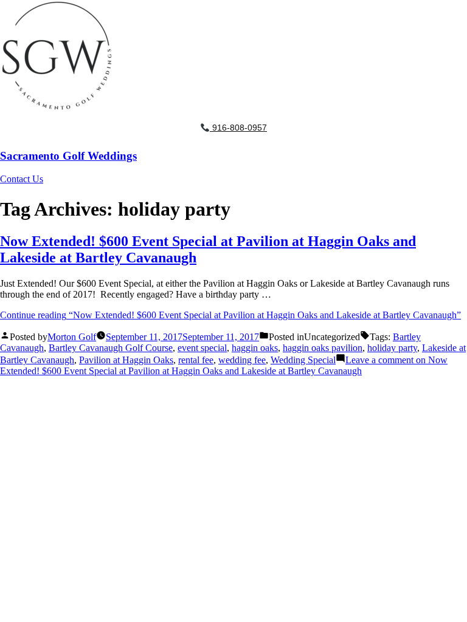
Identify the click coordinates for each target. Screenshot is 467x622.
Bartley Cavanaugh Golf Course (111, 348)
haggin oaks (255, 348)
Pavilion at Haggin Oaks (126, 360)
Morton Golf (71, 337)
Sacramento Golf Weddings (68, 155)
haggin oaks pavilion (322, 348)
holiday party (392, 348)
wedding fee (242, 360)
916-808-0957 (238, 127)
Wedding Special (303, 360)
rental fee (195, 360)
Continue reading (230, 315)
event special (202, 348)
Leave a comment (224, 365)
